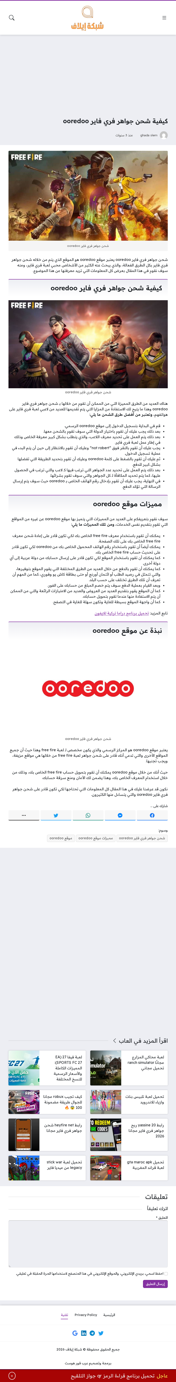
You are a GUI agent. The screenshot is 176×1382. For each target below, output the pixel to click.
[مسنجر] (120, 815)
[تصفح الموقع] (164, 17)
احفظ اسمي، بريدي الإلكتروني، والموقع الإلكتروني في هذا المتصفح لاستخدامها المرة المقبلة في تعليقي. (89, 1273)
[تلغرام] (92, 1333)
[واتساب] (88, 815)
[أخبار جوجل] (75, 1333)
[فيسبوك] (152, 815)
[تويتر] (56, 815)
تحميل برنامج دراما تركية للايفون (122, 613)
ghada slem (148, 135)
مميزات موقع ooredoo (95, 838)
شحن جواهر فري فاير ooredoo (142, 838)
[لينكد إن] (83, 1333)
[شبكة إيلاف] (88, 18)
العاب (125, 1040)
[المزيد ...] (23, 815)
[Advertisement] (88, 72)
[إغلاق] (12, 1376)
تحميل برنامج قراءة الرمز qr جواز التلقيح (112, 1376)
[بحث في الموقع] (11, 17)
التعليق (162, 1218)
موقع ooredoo (61, 838)
